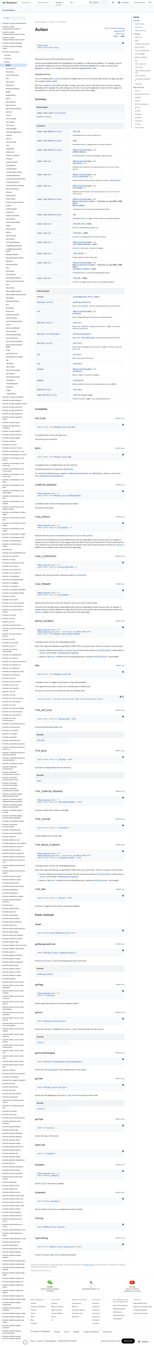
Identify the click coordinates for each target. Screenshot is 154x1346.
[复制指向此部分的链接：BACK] (43, 448)
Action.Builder (60, 113)
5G (52, 1320)
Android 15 (96, 1310)
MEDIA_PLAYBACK (78, 205)
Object (90, 297)
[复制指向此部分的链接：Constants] (49, 409)
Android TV (75, 1317)
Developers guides (119, 1309)
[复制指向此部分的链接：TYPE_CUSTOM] (52, 819)
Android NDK (117, 1319)
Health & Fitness (56, 1310)
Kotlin (116, 36)
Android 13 (96, 1317)
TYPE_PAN (76, 278)
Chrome (66, 1332)
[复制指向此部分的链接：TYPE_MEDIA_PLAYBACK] (62, 845)
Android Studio (139, 2)
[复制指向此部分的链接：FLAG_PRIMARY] (53, 584)
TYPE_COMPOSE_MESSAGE (81, 244)
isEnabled (76, 371)
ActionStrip (115, 180)
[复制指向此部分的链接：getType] (45, 1119)
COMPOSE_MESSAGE (79, 152)
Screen (42, 653)
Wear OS (75, 1307)
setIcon (40, 1042)
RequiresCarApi (80, 150)
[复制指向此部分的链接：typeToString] (50, 1238)
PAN (74, 215)
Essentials (26, 2)
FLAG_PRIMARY (77, 188)
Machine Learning (57, 1307)
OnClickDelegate (53, 334)
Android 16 (96, 1307)
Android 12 (96, 1320)
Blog (32, 1320)
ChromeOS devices (78, 1310)
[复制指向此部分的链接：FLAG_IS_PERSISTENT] (58, 556)
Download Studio (118, 1315)
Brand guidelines (50, 1341)
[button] (13, 23)
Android (33, 1303)
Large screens (76, 1303)
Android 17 (96, 1303)
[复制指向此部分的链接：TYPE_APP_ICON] (54, 710)
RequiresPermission (81, 201)
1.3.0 (123, 517)
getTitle (76, 343)
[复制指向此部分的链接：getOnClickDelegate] (57, 1053)
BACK (49, 81)
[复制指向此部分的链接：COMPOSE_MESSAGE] (59, 485)
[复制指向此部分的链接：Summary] (48, 99)
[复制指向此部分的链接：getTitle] (45, 1079)
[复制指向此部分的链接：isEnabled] (46, 1165)
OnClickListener (104, 650)
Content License (89, 1265)
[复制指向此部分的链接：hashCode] (47, 1145)
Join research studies (140, 1313)
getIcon (76, 323)
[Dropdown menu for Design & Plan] (50, 2)
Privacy (53, 1317)
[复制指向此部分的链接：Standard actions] (52, 74)
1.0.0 (122, 33)
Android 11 (95, 1323)
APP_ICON (56, 85)
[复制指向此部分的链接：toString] (45, 1218)
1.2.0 (122, 556)
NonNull (52, 131)
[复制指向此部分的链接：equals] (43, 924)
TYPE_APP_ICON (78, 224)
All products (107, 1332)
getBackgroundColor (81, 302)
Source (33, 1313)
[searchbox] (14, 18)
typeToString (78, 395)
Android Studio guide (120, 1305)
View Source (118, 31)
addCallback (97, 473)
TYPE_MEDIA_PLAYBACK (80, 269)
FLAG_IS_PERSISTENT (80, 177)
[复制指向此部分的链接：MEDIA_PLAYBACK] (56, 621)
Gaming (54, 1303)
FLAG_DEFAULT (77, 163)
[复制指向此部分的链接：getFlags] (45, 985)
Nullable (83, 297)
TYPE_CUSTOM (78, 253)
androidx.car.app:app (117, 28)
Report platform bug (140, 1303)
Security (33, 1310)
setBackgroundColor (45, 974)
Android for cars (77, 1313)
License (40, 1341)
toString (76, 390)
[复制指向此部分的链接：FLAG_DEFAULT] (52, 517)
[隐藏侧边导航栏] (25, 1342)
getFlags (76, 313)
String (48, 390)
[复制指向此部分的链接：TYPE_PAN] (47, 889)
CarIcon (49, 323)
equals (75, 297)
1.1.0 (123, 584)
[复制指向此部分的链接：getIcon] (45, 1012)
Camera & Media (56, 1313)
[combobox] (99, 2)
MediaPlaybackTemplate (68, 653)
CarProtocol (43, 45)
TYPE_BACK (77, 233)
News (32, 1317)
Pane (48, 68)
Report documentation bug (142, 1307)
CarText (49, 343)
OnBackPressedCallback (78, 473)
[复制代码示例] (123, 696)
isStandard (77, 380)
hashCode (76, 364)
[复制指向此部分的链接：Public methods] (56, 915)
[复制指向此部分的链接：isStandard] (47, 1192)
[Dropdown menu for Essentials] (32, 2)
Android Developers (41, 22)
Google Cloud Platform (91, 1332)
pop (71, 469)
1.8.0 (122, 621)
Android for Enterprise (38, 1307)
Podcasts (34, 1323)
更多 (71, 2)
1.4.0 (122, 485)
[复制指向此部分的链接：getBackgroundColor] (58, 944)
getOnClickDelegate (81, 334)
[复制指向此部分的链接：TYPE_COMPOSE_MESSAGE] (65, 791)
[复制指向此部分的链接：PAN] (41, 666)
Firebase (76, 1332)
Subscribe (128, 1341)
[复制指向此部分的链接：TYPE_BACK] (49, 751)
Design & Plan (42, 2)
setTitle (40, 1109)
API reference (9, 10)
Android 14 (96, 1313)
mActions (51, 657)
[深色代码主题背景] (123, 43)
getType (76, 354)
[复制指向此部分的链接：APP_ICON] (47, 418)
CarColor (49, 302)
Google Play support (140, 1310)
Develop (59, 2)
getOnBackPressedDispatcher (51, 476)
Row (94, 68)
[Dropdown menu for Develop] (64, 2)
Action (56, 47)
